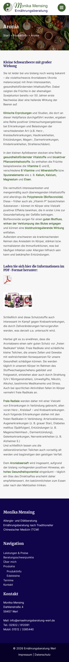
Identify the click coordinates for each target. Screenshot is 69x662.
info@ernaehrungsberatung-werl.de (32, 620)
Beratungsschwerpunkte (18, 557)
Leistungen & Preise (15, 553)
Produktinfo (14, 571)
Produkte (9, 566)
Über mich (9, 561)
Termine (8, 580)
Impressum (25, 654)
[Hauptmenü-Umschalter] (62, 8)
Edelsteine (13, 575)
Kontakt (8, 584)
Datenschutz (43, 654)
